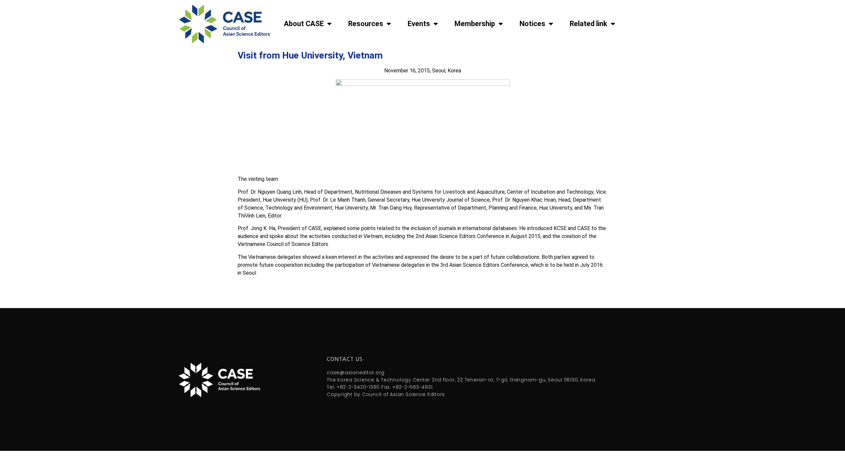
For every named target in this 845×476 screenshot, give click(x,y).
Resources (365, 24)
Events (419, 24)
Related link (588, 24)
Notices (532, 24)
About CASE (304, 24)
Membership (475, 24)
